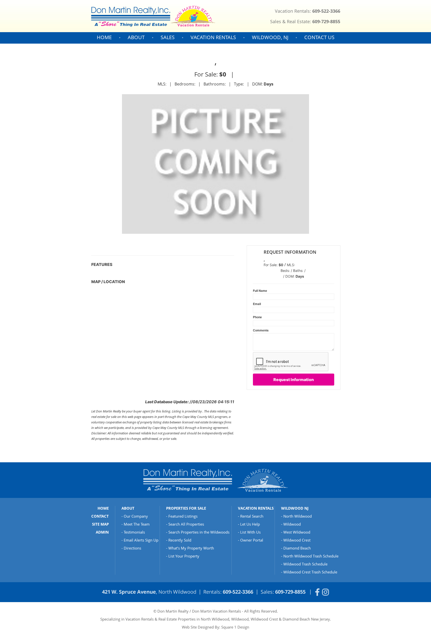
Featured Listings (183, 516)
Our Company (136, 516)
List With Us (250, 532)
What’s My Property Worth (191, 548)
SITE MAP (100, 524)
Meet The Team (137, 524)
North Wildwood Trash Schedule (310, 556)
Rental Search (251, 516)
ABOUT (136, 37)
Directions (132, 548)
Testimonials (134, 532)
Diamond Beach (297, 548)
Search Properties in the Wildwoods (198, 532)
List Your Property (183, 556)
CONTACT (100, 516)
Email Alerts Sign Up (141, 540)
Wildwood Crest (297, 540)
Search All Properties (186, 524)
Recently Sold (179, 540)
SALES (168, 37)
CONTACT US (319, 37)
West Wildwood (296, 532)
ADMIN (102, 532)
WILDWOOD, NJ (270, 37)
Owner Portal (251, 540)
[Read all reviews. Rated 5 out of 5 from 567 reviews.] (255, 279)
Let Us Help (250, 524)
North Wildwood (297, 516)
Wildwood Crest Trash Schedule (310, 571)
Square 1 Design (235, 627)
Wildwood (292, 524)
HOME (104, 37)
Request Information (293, 379)
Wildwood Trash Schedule (305, 563)
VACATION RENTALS (213, 37)
